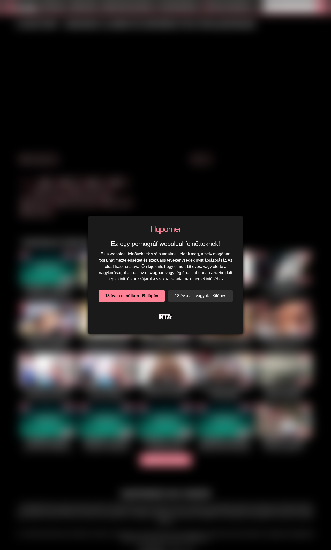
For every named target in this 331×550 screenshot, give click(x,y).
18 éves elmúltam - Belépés (131, 296)
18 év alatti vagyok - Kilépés (200, 296)
